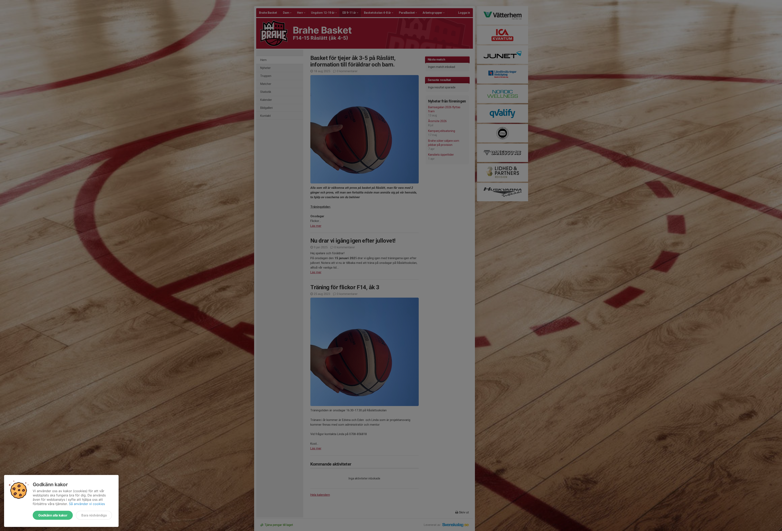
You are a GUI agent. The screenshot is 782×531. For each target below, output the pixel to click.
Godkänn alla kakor (52, 515)
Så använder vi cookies (87, 504)
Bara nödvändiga (94, 515)
